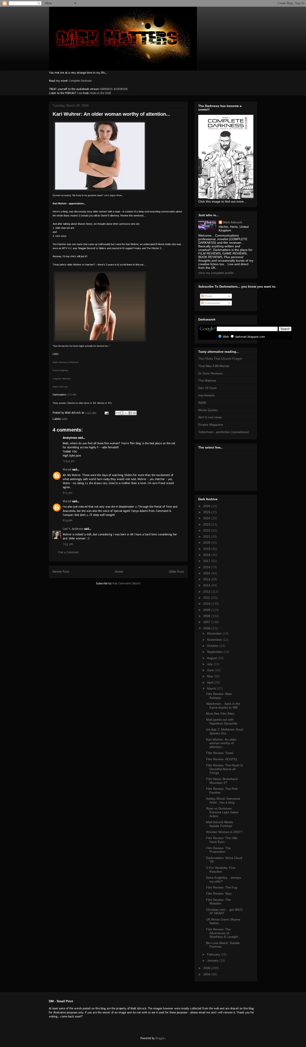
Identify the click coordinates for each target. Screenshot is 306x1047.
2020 (207, 542)
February (214, 954)
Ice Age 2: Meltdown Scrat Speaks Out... (224, 731)
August (212, 658)
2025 (207, 512)
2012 (207, 591)
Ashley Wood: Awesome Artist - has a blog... (223, 800)
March (212, 688)
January (213, 960)
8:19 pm (67, 520)
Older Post (176, 572)
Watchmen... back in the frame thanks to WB (223, 705)
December (215, 633)
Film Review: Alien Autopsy (219, 695)
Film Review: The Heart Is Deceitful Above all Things (224, 769)
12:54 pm (69, 461)
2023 (207, 524)
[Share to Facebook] (130, 413)
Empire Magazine (210, 424)
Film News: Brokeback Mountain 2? (222, 780)
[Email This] (117, 413)
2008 (207, 616)
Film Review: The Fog (221, 887)
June (211, 670)
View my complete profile (216, 273)
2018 (207, 555)
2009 (207, 610)
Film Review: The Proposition (218, 850)
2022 (207, 530)
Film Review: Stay (218, 893)
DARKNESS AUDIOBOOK (114, 89)
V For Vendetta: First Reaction (220, 869)
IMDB (202, 402)
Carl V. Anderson (73, 528)
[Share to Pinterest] (134, 413)
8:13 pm (67, 492)
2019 (207, 549)
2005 (207, 968)
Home (119, 572)
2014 (207, 579)
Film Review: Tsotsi (219, 753)
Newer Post (61, 572)
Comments (212, 303)
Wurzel (67, 469)
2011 (207, 597)
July (210, 664)
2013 (207, 585)
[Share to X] (126, 413)
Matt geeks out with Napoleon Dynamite (221, 721)
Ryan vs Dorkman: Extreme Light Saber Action (222, 812)
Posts (208, 296)
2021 (207, 536)
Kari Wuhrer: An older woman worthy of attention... (221, 743)
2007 (207, 622)
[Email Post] (106, 412)
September (215, 652)
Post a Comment (68, 552)
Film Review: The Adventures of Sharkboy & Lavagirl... (223, 933)
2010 (207, 603)
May (210, 676)
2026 (207, 506)
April (210, 682)
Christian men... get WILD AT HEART (224, 911)
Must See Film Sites (220, 713)
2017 (207, 561)
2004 (207, 974)
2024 (207, 518)
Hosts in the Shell (100, 93)
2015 (207, 573)
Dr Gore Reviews (210, 373)
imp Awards (206, 395)
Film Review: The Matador (218, 901)
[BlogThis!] (121, 413)
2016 (207, 567)
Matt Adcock (232, 222)
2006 (207, 628)
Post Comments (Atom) (126, 583)
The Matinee (207, 380)
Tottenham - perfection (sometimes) (223, 432)
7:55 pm (68, 544)
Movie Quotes (208, 410)
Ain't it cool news (210, 417)
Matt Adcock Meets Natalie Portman (219, 824)
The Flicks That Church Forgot (220, 358)
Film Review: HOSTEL (222, 759)
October (213, 645)
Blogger (160, 1038)
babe (64, 419)
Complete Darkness (80, 80)
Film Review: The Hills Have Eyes (221, 840)
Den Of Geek (207, 388)
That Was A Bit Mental (213, 366)
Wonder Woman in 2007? (224, 832)
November (215, 639)
